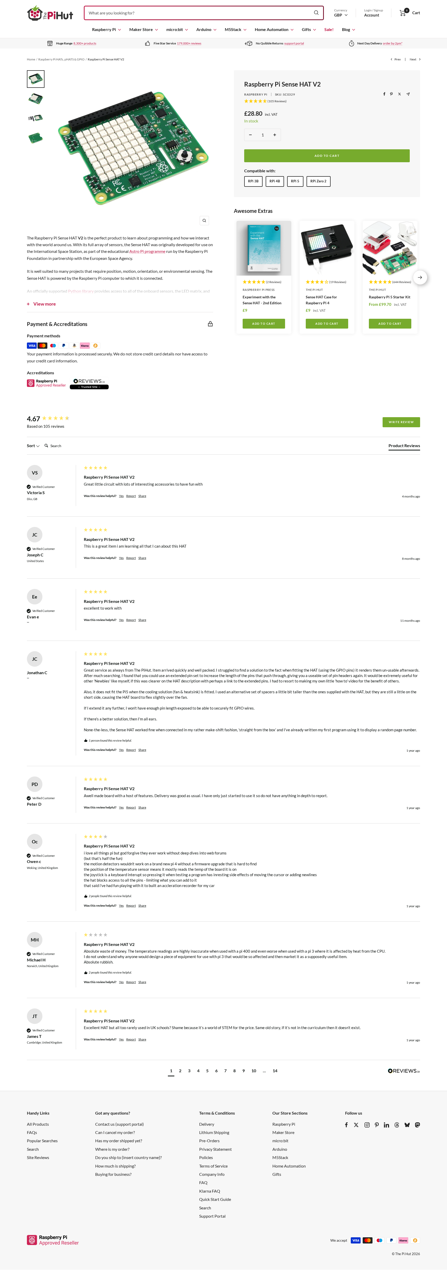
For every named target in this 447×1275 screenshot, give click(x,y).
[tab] (404, 446)
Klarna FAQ (209, 1190)
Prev (397, 59)
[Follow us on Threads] (396, 1125)
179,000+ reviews (189, 43)
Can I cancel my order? (115, 1132)
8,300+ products (84, 43)
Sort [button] (31, 445)
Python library (81, 291)
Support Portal (212, 1216)
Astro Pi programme (147, 251)
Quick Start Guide (215, 1199)
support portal (294, 43)
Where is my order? (112, 1149)
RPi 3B (253, 181)
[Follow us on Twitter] (356, 1125)
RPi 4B (275, 181)
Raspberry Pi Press (258, 290)
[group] (54, 418)
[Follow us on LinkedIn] (386, 1125)
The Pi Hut (314, 290)
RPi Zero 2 (318, 181)
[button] (171, 1071)
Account (371, 15)
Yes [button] (121, 496)
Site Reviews (38, 1157)
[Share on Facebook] (384, 94)
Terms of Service (213, 1165)
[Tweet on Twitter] (399, 94)
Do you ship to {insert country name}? (128, 1157)
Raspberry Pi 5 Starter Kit (389, 297)
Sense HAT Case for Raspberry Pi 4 (321, 300)
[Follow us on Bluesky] (407, 1125)
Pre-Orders (209, 1140)
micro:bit (174, 29)
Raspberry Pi (104, 29)
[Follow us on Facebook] (346, 1125)
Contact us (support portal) (119, 1124)
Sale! (329, 29)
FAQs (32, 1132)
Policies (206, 1157)
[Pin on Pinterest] (391, 94)
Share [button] (142, 496)
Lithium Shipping (214, 1132)
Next (413, 59)
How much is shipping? (115, 1165)
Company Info (212, 1174)
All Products (38, 1124)
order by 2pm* (393, 43)
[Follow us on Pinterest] (377, 1125)
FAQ (203, 1182)
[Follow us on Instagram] (367, 1125)
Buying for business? (113, 1174)
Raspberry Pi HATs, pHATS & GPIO (61, 59)
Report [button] (131, 496)
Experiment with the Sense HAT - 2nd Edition (262, 300)
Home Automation (271, 29)
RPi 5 (295, 181)
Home (31, 59)
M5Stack (233, 29)
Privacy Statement (215, 1149)
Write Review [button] (401, 422)
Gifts (306, 29)
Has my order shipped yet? (118, 1140)
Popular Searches (42, 1140)
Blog (346, 29)
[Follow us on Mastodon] (417, 1125)
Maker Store (141, 29)
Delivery (206, 1124)
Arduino (203, 29)
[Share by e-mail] (408, 94)
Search (33, 1149)
